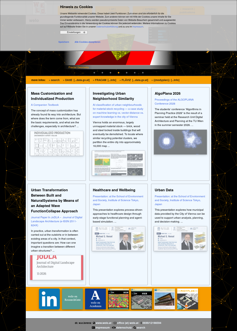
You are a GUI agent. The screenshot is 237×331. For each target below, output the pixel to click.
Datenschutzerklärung (107, 26)
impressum (103, 327)
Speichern (63, 41)
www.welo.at (103, 323)
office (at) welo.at (127, 323)
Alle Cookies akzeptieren (87, 41)
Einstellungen (74, 32)
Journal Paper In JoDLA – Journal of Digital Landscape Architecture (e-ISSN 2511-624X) (56, 221)
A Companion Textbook (45, 104)
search (141, 327)
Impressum (137, 26)
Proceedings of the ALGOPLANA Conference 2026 (174, 101)
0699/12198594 (152, 323)
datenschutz (124, 327)
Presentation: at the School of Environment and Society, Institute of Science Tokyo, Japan (118, 200)
